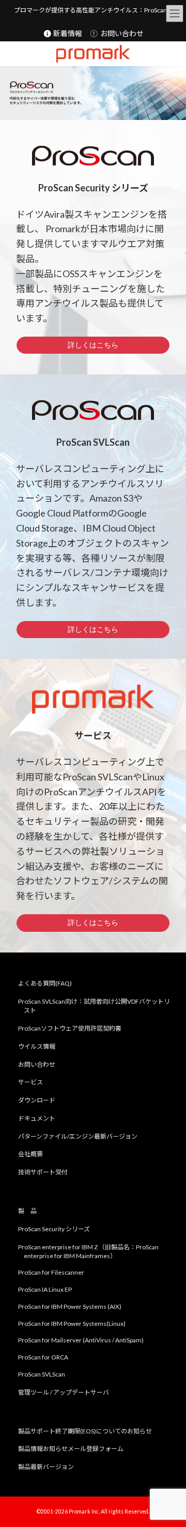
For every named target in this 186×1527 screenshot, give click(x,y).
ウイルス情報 (36, 1046)
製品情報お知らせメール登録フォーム (70, 1449)
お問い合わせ (121, 33)
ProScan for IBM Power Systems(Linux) (72, 1323)
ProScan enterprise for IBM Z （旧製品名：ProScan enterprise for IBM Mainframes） (88, 1251)
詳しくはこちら (93, 345)
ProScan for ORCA (43, 1357)
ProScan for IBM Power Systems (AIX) (69, 1306)
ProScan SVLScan (41, 1374)
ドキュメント (36, 1118)
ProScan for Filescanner (51, 1272)
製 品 (27, 1211)
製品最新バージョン (46, 1467)
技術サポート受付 (43, 1172)
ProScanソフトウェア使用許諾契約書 (69, 1028)
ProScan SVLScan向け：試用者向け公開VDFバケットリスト (94, 1005)
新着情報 (67, 33)
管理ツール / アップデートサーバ (63, 1392)
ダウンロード (36, 1100)
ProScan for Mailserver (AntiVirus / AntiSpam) (81, 1340)
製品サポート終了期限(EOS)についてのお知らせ (85, 1430)
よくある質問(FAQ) (45, 983)
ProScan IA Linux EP (45, 1289)
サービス (30, 1082)
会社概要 (30, 1154)
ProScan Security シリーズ (54, 1228)
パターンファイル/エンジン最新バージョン (77, 1136)
